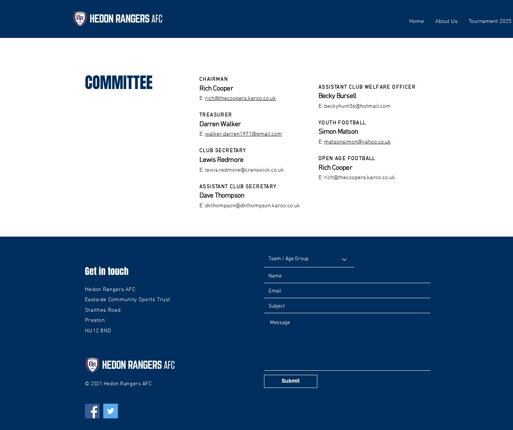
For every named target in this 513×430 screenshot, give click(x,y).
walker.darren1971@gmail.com (243, 134)
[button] (446, 21)
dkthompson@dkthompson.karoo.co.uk (252, 205)
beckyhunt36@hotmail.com (357, 106)
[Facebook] (92, 411)
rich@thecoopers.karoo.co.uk (240, 98)
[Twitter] (110, 411)
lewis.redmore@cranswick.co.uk (244, 170)
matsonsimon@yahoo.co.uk (357, 142)
